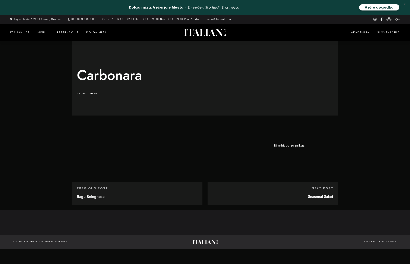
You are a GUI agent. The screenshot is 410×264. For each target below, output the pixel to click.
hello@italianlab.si (218, 19)
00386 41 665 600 (83, 19)
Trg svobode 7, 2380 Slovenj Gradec (37, 19)
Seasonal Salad (320, 196)
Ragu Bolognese (91, 196)
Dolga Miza (96, 32)
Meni (41, 32)
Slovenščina (388, 32)
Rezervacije (68, 32)
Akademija (360, 32)
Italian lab (20, 32)
